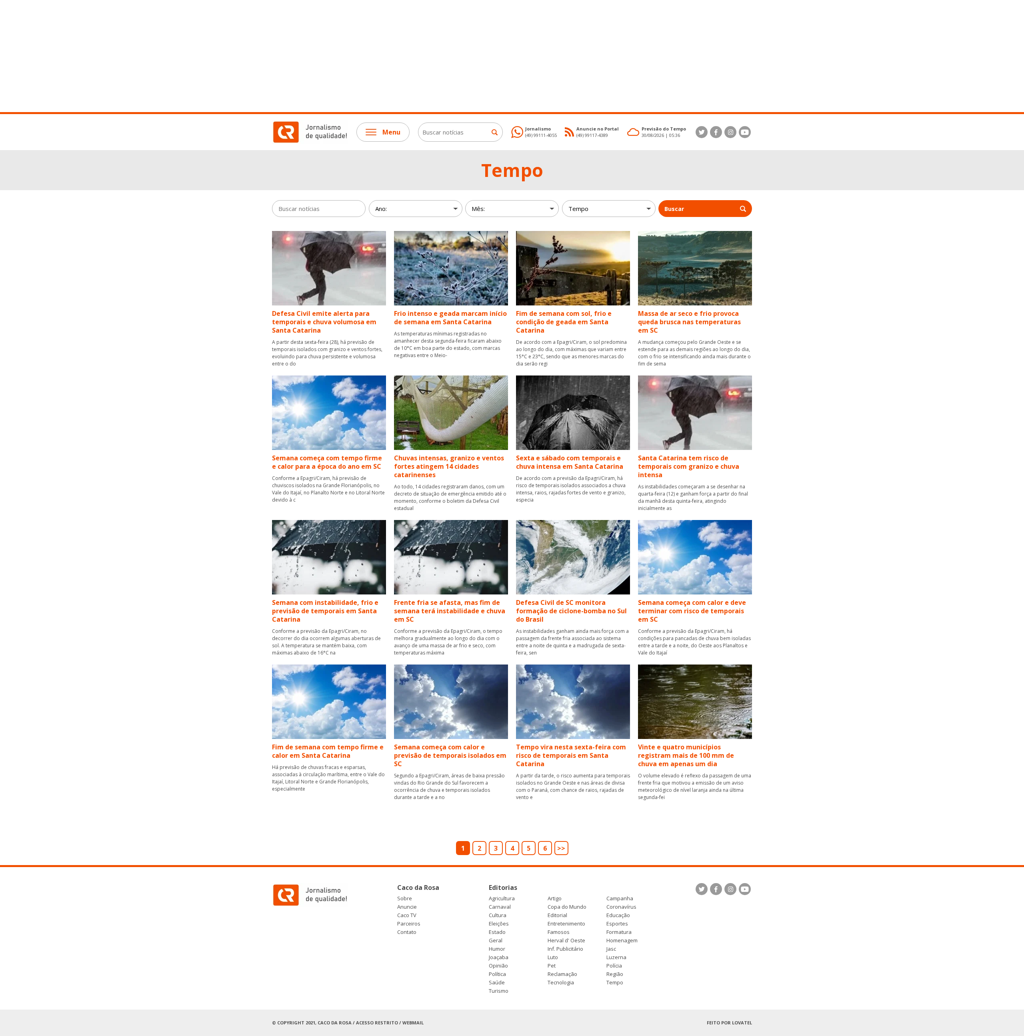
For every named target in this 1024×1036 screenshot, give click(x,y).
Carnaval (500, 907)
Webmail (413, 1023)
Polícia (614, 965)
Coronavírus (621, 907)
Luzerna (616, 957)
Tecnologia (561, 982)
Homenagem (622, 940)
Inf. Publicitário (565, 949)
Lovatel (742, 1023)
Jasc (611, 949)
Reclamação (562, 974)
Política (497, 974)
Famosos (559, 932)
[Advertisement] (240, 56)
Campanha (619, 898)
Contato (406, 932)
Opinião (498, 965)
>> (561, 848)
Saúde (497, 982)
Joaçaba (498, 957)
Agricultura (502, 898)
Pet (552, 965)
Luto (553, 957)
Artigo (555, 898)
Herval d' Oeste (566, 940)
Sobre (404, 898)
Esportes (617, 923)
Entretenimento (566, 923)
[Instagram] (730, 132)
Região (614, 974)
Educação (618, 915)
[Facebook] (716, 132)
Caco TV (406, 915)
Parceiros (408, 923)
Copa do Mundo (567, 907)
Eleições (499, 923)
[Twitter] (702, 132)
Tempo (614, 982)
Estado (497, 932)
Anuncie (407, 907)
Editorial (557, 915)
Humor (497, 949)
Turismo (498, 991)
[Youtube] (745, 132)
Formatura (619, 932)
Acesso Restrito (377, 1023)
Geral (495, 940)
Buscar (674, 209)
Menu (391, 132)
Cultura (497, 915)
